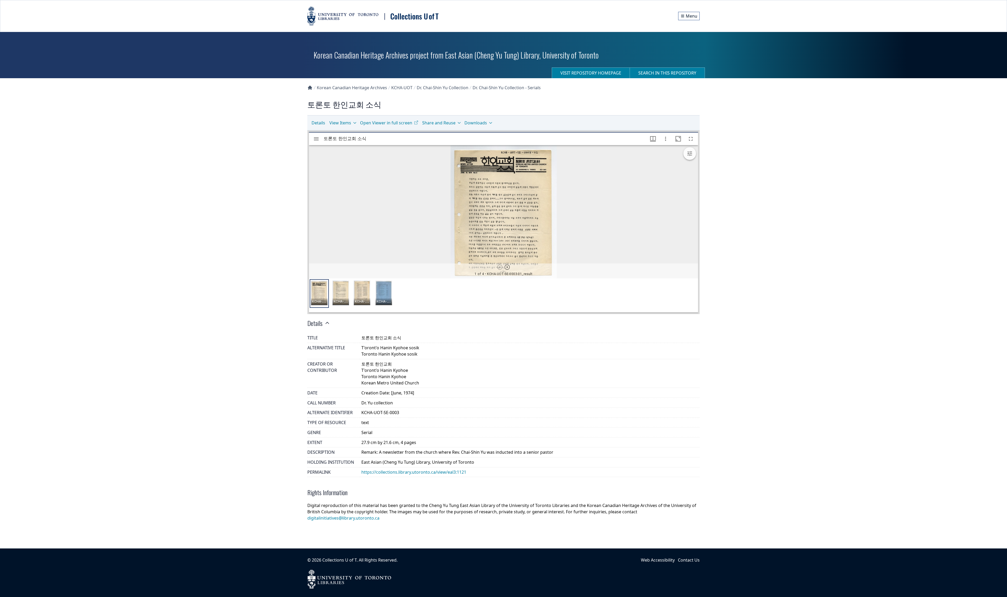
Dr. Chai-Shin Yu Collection (442, 88)
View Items (340, 123)
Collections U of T (339, 560)
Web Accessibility (658, 560)
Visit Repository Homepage (590, 73)
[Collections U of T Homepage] (310, 87)
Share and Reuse (439, 123)
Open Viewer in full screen (386, 123)
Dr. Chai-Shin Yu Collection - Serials (507, 88)
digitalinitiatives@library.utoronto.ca (343, 518)
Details (318, 123)
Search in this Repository (667, 73)
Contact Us (689, 560)
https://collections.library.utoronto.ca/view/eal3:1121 (413, 472)
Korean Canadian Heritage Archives (352, 88)
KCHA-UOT (402, 88)
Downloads (475, 123)
